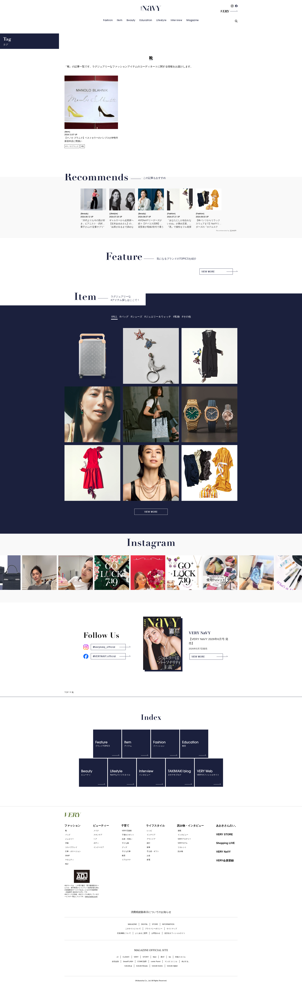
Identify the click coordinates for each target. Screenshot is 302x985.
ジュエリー (69, 839)
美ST (163, 957)
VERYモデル (182, 843)
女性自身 (115, 961)
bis (170, 957)
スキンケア (98, 835)
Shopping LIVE (225, 843)
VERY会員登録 (225, 860)
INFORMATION (168, 924)
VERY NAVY (151, 8)
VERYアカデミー (184, 839)
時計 (67, 864)
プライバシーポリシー (153, 929)
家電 (148, 860)
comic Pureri (155, 961)
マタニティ (69, 860)
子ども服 (125, 843)
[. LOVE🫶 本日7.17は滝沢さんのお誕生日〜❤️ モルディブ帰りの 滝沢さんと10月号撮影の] (129, 586)
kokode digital (172, 966)
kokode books (157, 966)
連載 (179, 831)
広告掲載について (124, 933)
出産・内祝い (127, 839)
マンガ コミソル (171, 961)
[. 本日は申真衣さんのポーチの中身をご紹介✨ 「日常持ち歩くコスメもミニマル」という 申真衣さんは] (273, 578)
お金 (148, 855)
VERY (136, 957)
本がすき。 (186, 961)
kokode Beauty (142, 966)
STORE (155, 924)
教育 (123, 855)
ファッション (72, 825)
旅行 (148, 843)
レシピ (149, 831)
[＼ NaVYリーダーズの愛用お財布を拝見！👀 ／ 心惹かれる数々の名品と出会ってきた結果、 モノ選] (201, 578)
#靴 (82, 146)
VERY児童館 (127, 831)
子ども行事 (126, 851)
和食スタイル (180, 957)
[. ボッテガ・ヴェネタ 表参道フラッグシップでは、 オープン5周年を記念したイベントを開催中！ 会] (20, 586)
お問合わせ (155, 933)
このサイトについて (133, 929)
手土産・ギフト (153, 851)
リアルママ (126, 860)
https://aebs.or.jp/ (91, 896)
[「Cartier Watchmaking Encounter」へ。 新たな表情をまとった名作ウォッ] (237, 578)
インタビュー (183, 835)
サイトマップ (172, 929)
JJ (117, 957)
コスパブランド (71, 847)
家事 (148, 847)
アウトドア (151, 839)
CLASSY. (126, 957)
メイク (96, 831)
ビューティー (101, 825)
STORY (146, 957)
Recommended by (222, 230)
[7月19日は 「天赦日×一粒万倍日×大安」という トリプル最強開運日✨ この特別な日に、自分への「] (165, 576)
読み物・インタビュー (190, 825)
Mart (154, 957)
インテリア (151, 835)
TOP (66, 692)
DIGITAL (144, 924)
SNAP (67, 855)
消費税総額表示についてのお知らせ (151, 912)
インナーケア (99, 847)
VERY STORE (224, 834)
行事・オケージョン (73, 851)
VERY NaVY (223, 851)
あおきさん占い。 (227, 825)
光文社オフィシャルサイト (174, 933)
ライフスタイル (155, 825)
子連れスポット (128, 835)
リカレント (182, 847)
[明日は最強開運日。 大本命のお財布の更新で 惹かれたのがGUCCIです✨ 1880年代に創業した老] (93, 577)
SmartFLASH (128, 961)
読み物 (180, 851)
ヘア (95, 839)
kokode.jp (128, 966)
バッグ (67, 835)
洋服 (67, 843)
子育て (125, 825)
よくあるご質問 (141, 933)
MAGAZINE (132, 924)
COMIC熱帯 (142, 961)
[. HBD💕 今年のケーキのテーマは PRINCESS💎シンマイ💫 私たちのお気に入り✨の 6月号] (56, 586)
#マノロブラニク (71, 146)
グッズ (124, 847)
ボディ (96, 843)
